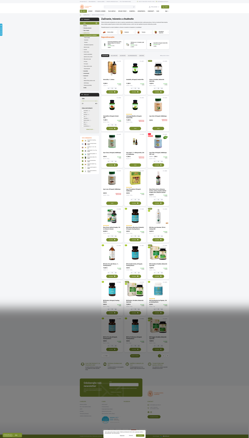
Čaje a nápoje (86, 30)
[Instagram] (151, 412)
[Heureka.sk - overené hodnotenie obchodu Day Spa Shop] (111, 419)
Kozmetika (85, 71)
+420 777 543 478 (154, 408)
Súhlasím (140, 435)
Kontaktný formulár (154, 416)
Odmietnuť (131, 435)
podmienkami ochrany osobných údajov (129, 388)
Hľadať (133, 6)
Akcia (85, 112)
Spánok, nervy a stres (88, 56)
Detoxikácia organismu (88, 44)
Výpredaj (86, 118)
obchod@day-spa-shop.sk (155, 404)
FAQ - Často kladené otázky (125, 1)
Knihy (85, 78)
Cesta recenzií (104, 404)
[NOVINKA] (158, 69)
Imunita (85, 49)
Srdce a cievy (86, 51)
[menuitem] (83, 11)
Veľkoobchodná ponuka (106, 411)
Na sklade (87, 110)
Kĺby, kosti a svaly (87, 59)
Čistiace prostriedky (88, 85)
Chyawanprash (87, 68)
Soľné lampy (86, 82)
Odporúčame (105, 55)
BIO (85, 122)
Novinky (85, 25)
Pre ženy (85, 61)
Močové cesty (86, 47)
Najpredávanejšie (132, 55)
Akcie (84, 23)
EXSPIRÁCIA (87, 126)
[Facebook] (148, 412)
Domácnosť (85, 75)
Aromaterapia (86, 73)
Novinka (86, 114)
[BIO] (135, 216)
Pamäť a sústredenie (88, 54)
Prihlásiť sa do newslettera (116, 392)
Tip (85, 116)
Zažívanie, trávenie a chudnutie (90, 35)
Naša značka (87, 120)
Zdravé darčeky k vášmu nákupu (108, 413)
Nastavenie (122, 435)
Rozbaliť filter (89, 129)
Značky (84, 87)
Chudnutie (86, 40)
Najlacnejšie (114, 55)
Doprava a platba (101, 1)
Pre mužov (86, 63)
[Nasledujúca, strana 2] (163, 355)
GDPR (81, 409)
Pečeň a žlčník (87, 37)
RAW (85, 124)
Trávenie (85, 42)
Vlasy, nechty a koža (88, 66)
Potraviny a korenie (87, 28)
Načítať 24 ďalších (135, 355)
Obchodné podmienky (84, 413)
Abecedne (141, 55)
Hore (106, 355)
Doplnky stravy (86, 32)
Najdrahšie (122, 55)
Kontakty (82, 411)
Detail (135, 128)
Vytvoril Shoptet (156, 436)
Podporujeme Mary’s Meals (107, 409)
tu (118, 433)
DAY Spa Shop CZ (83, 1)
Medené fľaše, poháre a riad (89, 80)
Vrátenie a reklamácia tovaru (112, 1)
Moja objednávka (92, 1)
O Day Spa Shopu (105, 406)
